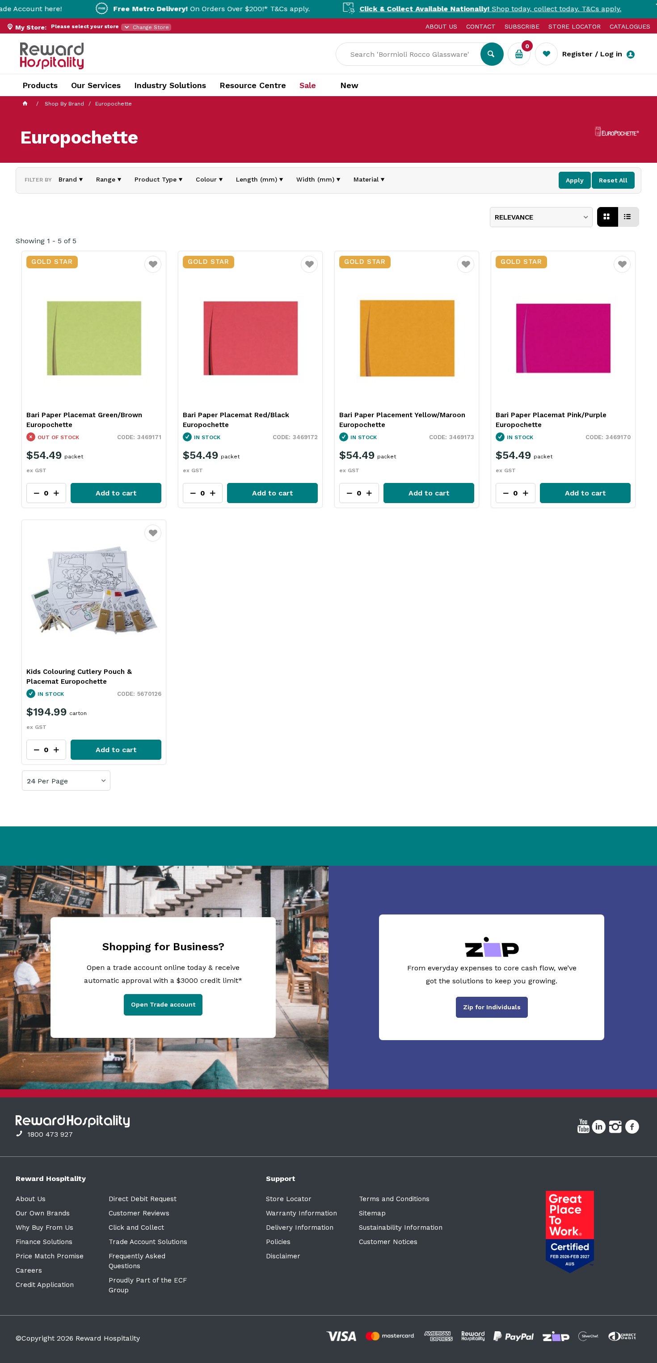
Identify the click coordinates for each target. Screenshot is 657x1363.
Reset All (613, 180)
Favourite (153, 270)
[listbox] (541, 217)
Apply (575, 180)
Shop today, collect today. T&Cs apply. (458, 8)
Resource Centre (252, 85)
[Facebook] (633, 1128)
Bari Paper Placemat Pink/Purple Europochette (551, 420)
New (349, 85)
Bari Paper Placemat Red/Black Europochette (236, 420)
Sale (307, 85)
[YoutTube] (584, 1128)
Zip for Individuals (492, 1007)
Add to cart (116, 493)
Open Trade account (163, 1004)
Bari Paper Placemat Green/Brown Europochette (84, 420)
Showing (46, 241)
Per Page (53, 781)
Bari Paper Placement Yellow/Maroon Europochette (402, 420)
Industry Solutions (170, 85)
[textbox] (415, 54)
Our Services (96, 85)
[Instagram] (616, 1128)
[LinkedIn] (600, 1128)
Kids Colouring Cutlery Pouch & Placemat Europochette (79, 677)
